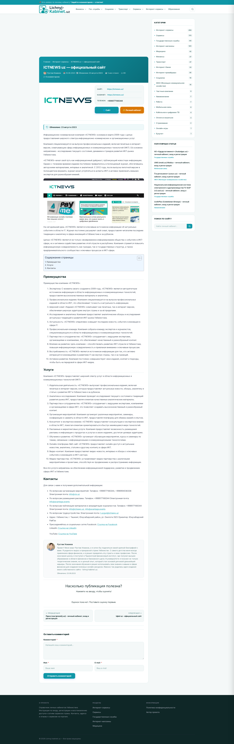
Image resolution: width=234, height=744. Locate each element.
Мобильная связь (164, 107)
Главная (46, 62)
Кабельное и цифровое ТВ (167, 112)
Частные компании (164, 91)
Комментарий (50, 640)
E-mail (98, 663)
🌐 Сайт (106, 110)
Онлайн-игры (162, 128)
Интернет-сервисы (154, 9)
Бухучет (159, 134)
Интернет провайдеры (166, 72)
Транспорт (123, 9)
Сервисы (137, 9)
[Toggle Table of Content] (138, 258)
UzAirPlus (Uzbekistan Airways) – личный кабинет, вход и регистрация (171, 203)
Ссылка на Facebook (107, 524)
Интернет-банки (163, 67)
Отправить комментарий (59, 676)
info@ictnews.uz (76, 509)
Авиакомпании (162, 96)
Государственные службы (167, 41)
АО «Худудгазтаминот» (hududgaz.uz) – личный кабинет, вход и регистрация (171, 152)
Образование (174, 9)
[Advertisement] (93, 38)
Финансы (80, 9)
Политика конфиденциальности (160, 708)
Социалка (109, 9)
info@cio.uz (74, 494)
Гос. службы (94, 9)
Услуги (50, 265)
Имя (46, 663)
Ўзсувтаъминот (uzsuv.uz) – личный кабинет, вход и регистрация (170, 175)
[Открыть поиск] (192, 9)
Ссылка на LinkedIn (67, 528)
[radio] (84, 597)
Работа (159, 102)
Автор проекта (153, 712)
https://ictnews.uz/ (115, 89)
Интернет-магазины (165, 46)
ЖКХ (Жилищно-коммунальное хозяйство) (170, 84)
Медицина (160, 51)
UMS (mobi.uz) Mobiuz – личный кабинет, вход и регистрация (172, 163)
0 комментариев (53, 77)
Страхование (162, 123)
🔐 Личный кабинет (132, 110)
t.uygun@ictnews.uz (109, 513)
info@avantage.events (59, 502)
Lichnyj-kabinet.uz (53, 739)
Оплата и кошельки (164, 118)
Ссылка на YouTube (67, 534)
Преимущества (54, 262)
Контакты (51, 268)
